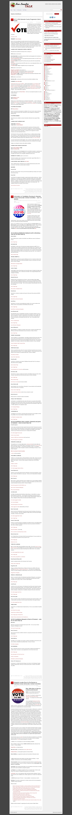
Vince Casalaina (40, 809)
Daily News (47, 85)
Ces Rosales (37, 806)
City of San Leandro (48, 54)
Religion (46, 92)
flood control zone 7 (31, 190)
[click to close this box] (60, 21)
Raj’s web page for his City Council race (17, 654)
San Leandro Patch (48, 58)
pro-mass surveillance (20, 83)
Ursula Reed (58, 121)
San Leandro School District (49, 60)
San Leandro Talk (14, 812)
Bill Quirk (32, 189)
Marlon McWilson (14, 73)
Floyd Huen (34, 807)
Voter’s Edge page (14, 465)
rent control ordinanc (36, 137)
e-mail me (12, 453)
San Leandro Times (48, 61)
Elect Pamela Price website (15, 610)
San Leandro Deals (48, 93)
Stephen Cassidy (53, 119)
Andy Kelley (13, 60)
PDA (38, 58)
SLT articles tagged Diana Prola (16, 602)
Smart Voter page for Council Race (17, 439)
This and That (47, 98)
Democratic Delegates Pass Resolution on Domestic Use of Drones (24, 797)
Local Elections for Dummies (50, 90)
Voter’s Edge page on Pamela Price (17, 614)
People (46, 86)
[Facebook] (52, 17)
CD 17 (48, 106)
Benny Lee (46, 105)
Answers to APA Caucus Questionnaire (17, 437)
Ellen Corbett (58, 110)
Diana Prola (37, 675)
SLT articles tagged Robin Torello (16, 515)
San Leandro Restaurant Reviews (50, 59)
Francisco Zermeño (36, 190)
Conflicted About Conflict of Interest (19, 798)
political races (46, 117)
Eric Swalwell (33, 103)
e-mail (18, 739)
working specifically (29, 444)
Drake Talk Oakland (14, 529)
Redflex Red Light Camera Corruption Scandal (51, 37)
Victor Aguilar (46, 122)
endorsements (47, 111)
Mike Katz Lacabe (37, 677)
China (49, 106)
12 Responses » (39, 22)
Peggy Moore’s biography (15, 572)
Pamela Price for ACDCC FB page (16, 612)
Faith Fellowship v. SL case (50, 80)
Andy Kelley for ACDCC (15, 354)
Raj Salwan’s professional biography (17, 658)
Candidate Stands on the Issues (55, 105)
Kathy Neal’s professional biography (17, 298)
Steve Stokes (17, 81)
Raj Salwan (32, 192)
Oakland (54, 114)
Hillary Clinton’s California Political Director (21, 569)
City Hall (46, 70)
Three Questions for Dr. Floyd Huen (17, 369)
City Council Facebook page (15, 628)
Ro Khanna (15, 98)
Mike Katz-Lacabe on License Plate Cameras (51, 33)
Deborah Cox (49, 108)
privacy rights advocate (29, 72)
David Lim (18, 123)
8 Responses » (39, 202)
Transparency (47, 99)
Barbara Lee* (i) (16, 97)
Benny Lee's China (48, 68)
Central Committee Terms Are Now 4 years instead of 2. (22, 795)
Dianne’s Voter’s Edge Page (15, 389)
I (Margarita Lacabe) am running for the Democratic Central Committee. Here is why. (27, 799)
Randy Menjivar (36, 678)
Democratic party (55, 108)
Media (46, 83)
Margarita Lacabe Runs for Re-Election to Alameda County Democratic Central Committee (27, 683)
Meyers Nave (49, 113)
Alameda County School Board (35, 188)
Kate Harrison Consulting (15, 381)
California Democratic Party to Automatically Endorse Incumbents (24, 788)
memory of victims (38, 445)
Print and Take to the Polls (15, 185)
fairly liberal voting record (35, 88)
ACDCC (16, 202)
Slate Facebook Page (14, 254)
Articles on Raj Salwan (14, 656)
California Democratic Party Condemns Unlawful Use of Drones (23, 796)
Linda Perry (37, 676)
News (46, 84)
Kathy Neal (34, 676)
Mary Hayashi (58, 112)
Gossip (46, 77)
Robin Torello (40, 678)
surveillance (46, 121)
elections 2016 (38, 189)
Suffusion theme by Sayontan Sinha (57, 812)
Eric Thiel (27, 190)
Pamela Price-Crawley (34, 809)
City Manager (51, 107)
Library (46, 82)
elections (27, 807)
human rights (37, 704)
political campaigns (53, 116)
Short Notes (46, 97)
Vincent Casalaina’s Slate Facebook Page (18, 343)
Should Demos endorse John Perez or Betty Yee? (21, 794)
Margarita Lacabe (17, 188)
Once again (28, 695)
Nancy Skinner (15, 108)
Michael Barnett (33, 677)
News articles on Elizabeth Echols (16, 288)
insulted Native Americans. (31, 87)
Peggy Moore (29, 678)
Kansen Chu (34, 191)
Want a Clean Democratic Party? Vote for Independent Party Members (24, 789)
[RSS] (55, 17)
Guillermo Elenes (28, 676)
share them (29, 213)
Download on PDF (14, 36)
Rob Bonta (51, 117)
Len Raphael (28, 808)
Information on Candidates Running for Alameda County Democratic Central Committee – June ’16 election (28, 198)
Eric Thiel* (27, 161)
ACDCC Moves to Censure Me (48, 35)
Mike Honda (57, 113)
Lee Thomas (54, 112)
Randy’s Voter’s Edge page (15, 563)
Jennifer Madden (31, 191)
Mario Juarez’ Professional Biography (17, 487)
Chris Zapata (52, 106)
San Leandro (56, 118)
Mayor (45, 113)
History (46, 78)
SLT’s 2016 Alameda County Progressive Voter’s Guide (27, 20)
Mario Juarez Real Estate (15, 489)
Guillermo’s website (14, 463)
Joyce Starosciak (50, 112)
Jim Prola (46, 112)
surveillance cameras (52, 121)
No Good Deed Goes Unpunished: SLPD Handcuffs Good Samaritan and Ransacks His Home (53, 48)
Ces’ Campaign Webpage (15, 406)
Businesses (46, 69)
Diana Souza (47, 110)
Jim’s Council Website (14, 502)
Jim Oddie (31, 676)
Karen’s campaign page (15, 320)
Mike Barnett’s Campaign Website (16, 263)
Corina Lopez (34, 675)
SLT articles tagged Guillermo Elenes (17, 468)
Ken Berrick (16, 148)
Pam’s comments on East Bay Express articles (18, 531)
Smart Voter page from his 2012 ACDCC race (18, 485)
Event (46, 75)
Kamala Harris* (13, 83)
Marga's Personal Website (49, 55)
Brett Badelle (30, 675)
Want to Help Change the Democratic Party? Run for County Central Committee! (26, 787)
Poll (45, 91)
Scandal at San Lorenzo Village (54, 50)
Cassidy (45, 106)
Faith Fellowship (58, 111)
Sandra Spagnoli (48, 118)
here (31, 51)
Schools (46, 96)
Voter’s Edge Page (14, 241)
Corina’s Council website (15, 435)
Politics (32, 22)
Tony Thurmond (40, 192)
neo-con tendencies (35, 83)
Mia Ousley (53, 113)
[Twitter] (50, 17)
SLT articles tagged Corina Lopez (16, 432)
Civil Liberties (47, 71)
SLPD (46, 120)
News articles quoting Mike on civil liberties (18, 556)
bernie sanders (29, 189)
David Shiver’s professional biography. (17, 309)
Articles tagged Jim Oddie (15, 506)
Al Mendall (30, 188)
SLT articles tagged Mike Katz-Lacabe (17, 552)
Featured (46, 76)
